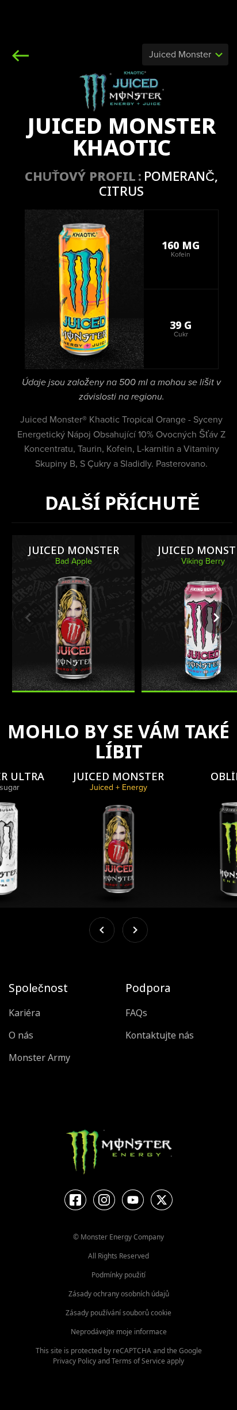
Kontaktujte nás (159, 1035)
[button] (216, 617)
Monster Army (39, 1057)
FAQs (136, 1013)
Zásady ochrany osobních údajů (118, 1294)
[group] (73, 614)
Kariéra (24, 1013)
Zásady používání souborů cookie (118, 1313)
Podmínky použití (118, 1275)
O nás (21, 1035)
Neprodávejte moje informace (119, 1332)
